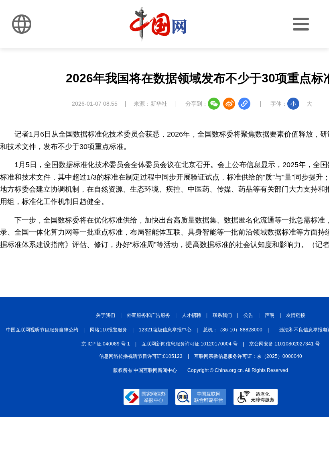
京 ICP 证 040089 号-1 (105, 344)
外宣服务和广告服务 (148, 315)
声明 (269, 315)
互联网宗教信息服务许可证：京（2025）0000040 (248, 356)
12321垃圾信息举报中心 (165, 330)
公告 (248, 315)
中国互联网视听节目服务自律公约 (42, 330)
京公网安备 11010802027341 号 (284, 344)
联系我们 (222, 315)
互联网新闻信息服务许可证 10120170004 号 (190, 344)
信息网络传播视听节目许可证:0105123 (141, 356)
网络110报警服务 (108, 330)
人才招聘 (191, 315)
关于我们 (105, 315)
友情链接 (295, 315)
